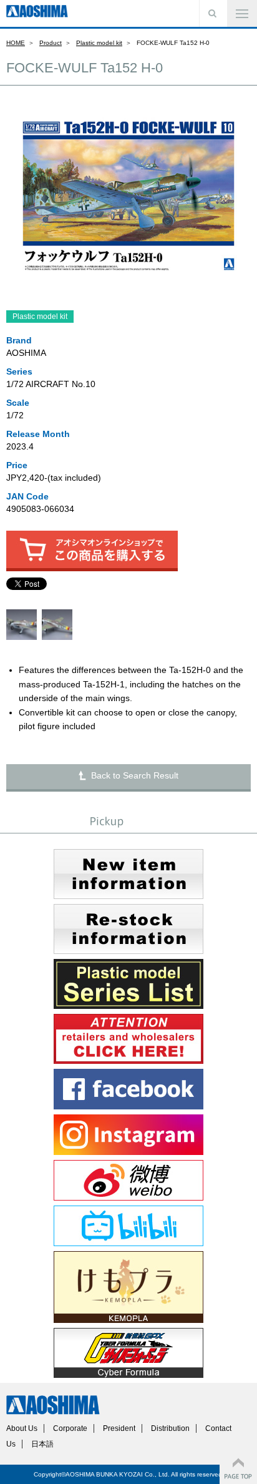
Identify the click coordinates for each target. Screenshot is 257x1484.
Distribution (170, 1428)
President (119, 1428)
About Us (21, 1428)
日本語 (42, 1444)
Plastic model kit (99, 42)
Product (50, 42)
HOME (15, 42)
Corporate (70, 1428)
